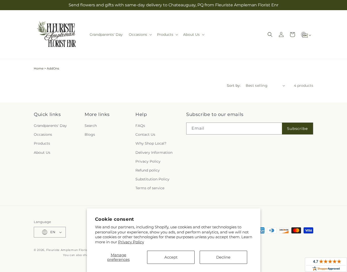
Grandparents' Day (50, 125)
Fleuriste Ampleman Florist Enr (70, 250)
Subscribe (297, 128)
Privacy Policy (131, 242)
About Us (42, 152)
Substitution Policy (152, 179)
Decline (223, 257)
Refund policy (147, 170)
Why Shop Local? (150, 143)
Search (91, 125)
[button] (140, 34)
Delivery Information (153, 152)
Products (42, 143)
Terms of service (149, 188)
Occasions (43, 134)
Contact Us (145, 134)
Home (38, 68)
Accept (171, 257)
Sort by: (234, 85)
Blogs (90, 134)
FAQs (140, 125)
